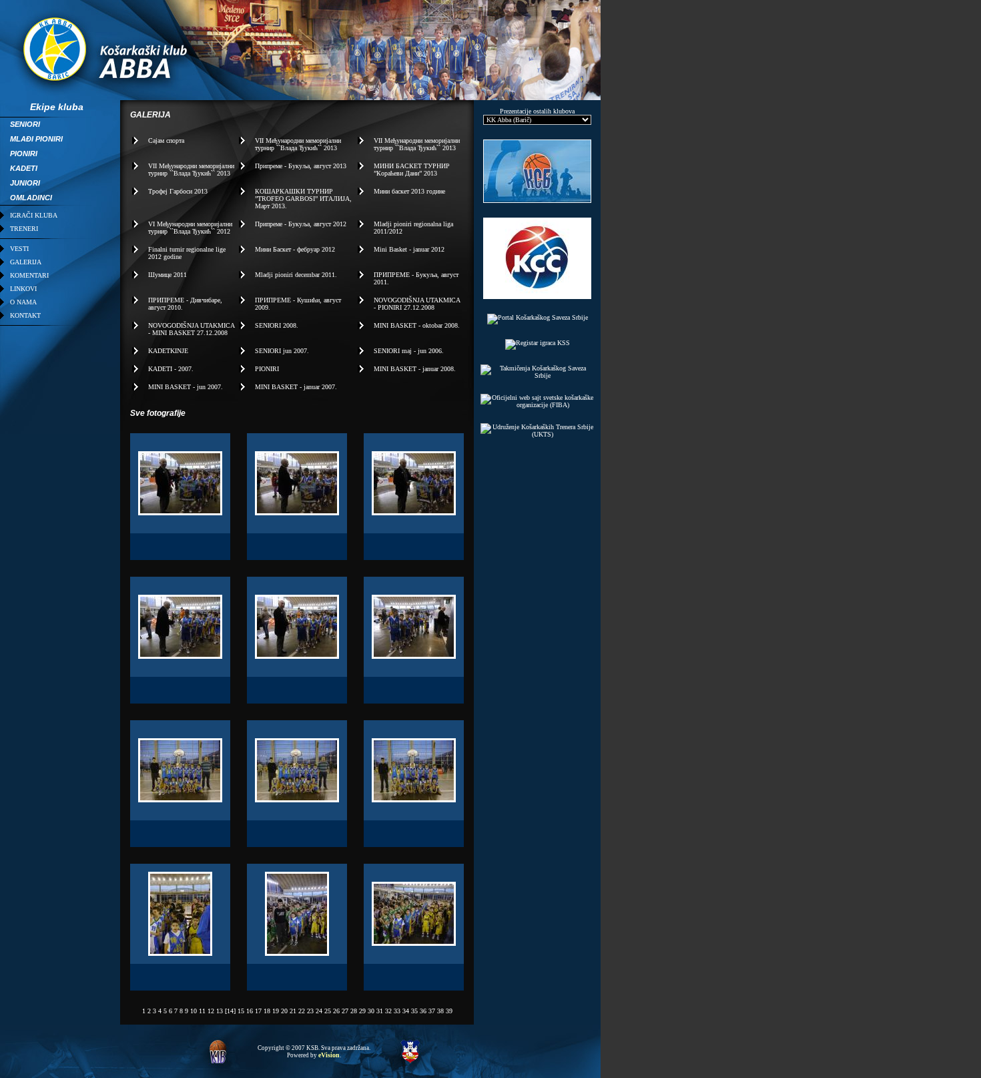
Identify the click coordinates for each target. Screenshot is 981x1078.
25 (327, 1011)
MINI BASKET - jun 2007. (185, 386)
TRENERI (24, 228)
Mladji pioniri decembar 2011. (296, 274)
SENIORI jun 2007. (282, 350)
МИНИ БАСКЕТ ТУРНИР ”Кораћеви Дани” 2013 (412, 169)
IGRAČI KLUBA (33, 215)
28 (353, 1011)
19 (275, 1011)
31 (379, 1011)
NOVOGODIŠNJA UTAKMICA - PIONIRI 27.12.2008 (417, 303)
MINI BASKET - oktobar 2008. (417, 325)
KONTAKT (25, 315)
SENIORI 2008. (276, 325)
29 (362, 1011)
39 (449, 1011)
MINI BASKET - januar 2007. (296, 386)
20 (284, 1011)
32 (388, 1011)
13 (219, 1011)
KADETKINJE (168, 350)
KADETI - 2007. (171, 368)
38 (440, 1011)
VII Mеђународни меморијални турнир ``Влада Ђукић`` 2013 (298, 144)
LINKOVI (23, 288)
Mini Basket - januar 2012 (409, 249)
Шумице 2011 (167, 274)
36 (423, 1011)
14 (230, 1011)
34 (405, 1011)
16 (249, 1011)
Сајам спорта (166, 140)
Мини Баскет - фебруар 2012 (295, 249)
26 (336, 1011)
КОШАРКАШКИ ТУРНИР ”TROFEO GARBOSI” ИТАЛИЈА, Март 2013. (303, 199)
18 (267, 1011)
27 (345, 1011)
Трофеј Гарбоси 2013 (178, 191)
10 (193, 1011)
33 (397, 1011)
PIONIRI (267, 368)
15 (241, 1011)
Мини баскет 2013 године (409, 191)
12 (211, 1011)
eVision (329, 1055)
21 (293, 1011)
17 (258, 1011)
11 (202, 1011)
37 (431, 1011)
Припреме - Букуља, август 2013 (300, 166)
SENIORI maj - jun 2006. (409, 350)
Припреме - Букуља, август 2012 (300, 224)
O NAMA (23, 302)
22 (301, 1011)
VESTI (19, 248)
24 (319, 1011)
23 (310, 1011)
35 (414, 1011)
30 (371, 1011)
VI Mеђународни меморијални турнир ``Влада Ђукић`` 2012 (190, 227)
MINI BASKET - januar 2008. (415, 368)
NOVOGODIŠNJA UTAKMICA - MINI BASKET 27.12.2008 (191, 329)
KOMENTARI (29, 275)
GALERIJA (25, 262)
